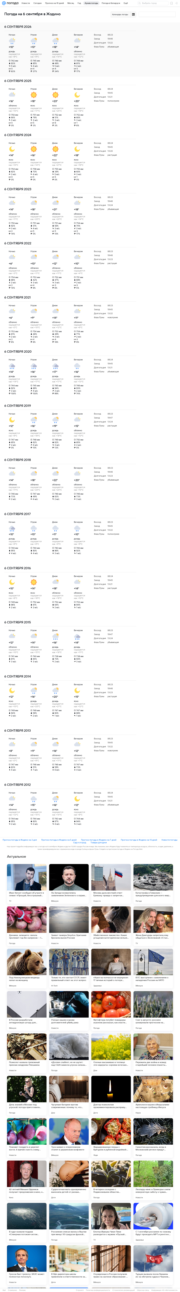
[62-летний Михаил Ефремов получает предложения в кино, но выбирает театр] (27, 1180)
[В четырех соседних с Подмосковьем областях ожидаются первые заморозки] (111, 1180)
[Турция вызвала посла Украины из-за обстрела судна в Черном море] (153, 1265)
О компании (12, 1290)
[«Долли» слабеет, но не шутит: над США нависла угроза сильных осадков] (69, 1053)
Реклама (22, 1290)
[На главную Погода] (12, 3)
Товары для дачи (99, 842)
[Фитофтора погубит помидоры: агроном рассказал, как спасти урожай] (111, 1011)
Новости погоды (169, 840)
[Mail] (4, 3)
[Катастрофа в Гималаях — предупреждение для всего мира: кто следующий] (153, 884)
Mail (4, 1290)
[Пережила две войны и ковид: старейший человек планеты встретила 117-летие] (153, 1053)
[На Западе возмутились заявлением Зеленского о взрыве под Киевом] (69, 884)
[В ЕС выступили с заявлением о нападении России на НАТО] (153, 968)
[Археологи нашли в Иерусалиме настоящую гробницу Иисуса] (153, 1096)
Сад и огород (79, 842)
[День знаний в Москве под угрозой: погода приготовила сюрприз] (27, 1096)
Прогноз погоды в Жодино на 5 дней (59, 840)
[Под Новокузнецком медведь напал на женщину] (27, 968)
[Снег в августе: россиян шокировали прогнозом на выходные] (153, 1011)
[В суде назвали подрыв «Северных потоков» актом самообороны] (27, 1223)
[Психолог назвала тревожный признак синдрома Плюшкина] (27, 1053)
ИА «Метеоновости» (170, 1290)
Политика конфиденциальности (98, 1290)
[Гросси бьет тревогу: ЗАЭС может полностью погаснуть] (27, 1265)
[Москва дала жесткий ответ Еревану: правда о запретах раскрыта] (111, 884)
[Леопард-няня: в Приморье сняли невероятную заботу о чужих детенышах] (153, 1180)
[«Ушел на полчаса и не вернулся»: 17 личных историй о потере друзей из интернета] (111, 968)
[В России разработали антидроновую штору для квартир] (27, 1011)
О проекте (80, 1290)
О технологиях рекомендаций (123, 1290)
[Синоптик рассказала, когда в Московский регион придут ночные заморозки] (153, 1138)
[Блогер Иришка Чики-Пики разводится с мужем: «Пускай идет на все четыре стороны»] (111, 1223)
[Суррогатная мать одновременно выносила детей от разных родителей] (69, 1180)
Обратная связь (143, 1290)
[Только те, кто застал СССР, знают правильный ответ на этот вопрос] (69, 968)
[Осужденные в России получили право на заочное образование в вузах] (111, 1265)
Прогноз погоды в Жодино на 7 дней (98, 840)
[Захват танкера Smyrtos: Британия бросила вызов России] (69, 926)
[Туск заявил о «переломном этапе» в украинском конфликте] (69, 1138)
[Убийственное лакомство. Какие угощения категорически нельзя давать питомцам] (111, 926)
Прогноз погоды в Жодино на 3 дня (20, 840)
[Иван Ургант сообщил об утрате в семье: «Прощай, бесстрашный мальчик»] (27, 884)
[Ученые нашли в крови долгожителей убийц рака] (69, 1011)
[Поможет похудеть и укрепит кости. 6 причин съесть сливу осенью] (27, 1138)
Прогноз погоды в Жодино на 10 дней (139, 840)
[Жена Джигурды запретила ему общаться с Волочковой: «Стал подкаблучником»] (153, 926)
